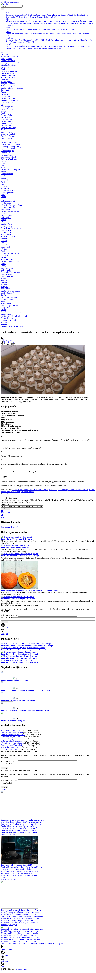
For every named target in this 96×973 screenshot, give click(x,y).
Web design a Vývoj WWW (59, 46)
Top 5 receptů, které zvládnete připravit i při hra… (21, 910)
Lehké (6, 338)
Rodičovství (56, 30)
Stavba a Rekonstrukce (9, 71)
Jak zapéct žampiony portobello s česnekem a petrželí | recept (25, 710)
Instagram (4, 634)
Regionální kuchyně (53, 23)
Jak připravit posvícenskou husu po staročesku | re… (20, 923)
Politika (4, 167)
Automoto (5, 54)
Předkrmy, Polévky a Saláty (72, 21)
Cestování (5, 90)
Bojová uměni (6, 270)
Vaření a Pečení (40, 23)
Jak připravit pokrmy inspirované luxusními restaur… (20, 871)
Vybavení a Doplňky (8, 67)
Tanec (3, 301)
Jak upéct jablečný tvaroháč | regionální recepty (18, 914)
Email (46, 46)
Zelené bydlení (20, 15)
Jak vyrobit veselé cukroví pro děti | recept (18, 599)
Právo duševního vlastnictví (11, 228)
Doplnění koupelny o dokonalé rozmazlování (17, 826)
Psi (2, 105)
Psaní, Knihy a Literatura (10, 297)
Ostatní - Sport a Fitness (10, 262)
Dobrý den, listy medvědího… (12, 737)
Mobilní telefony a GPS (9, 119)
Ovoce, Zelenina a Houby (52, 21)
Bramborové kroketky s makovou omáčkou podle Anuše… (23, 916)
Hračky (71, 40)
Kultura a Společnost (9, 159)
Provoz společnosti (8, 193)
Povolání (4, 213)
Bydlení (8, 13)
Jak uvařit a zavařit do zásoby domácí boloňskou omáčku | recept (27, 646)
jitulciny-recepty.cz (8, 834)
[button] (2, 52)
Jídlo (7, 19)
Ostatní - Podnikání (8, 207)
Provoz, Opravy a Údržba (10, 63)
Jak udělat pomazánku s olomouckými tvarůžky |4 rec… (21, 939)
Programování (56, 48)
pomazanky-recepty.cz (9, 925)
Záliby (8, 42)
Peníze (3, 178)
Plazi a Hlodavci (7, 103)
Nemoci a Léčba (12, 34)
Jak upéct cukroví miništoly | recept (15, 547)
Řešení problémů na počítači (33, 46)
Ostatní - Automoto (8, 61)
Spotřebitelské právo (8, 236)
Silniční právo (6, 232)
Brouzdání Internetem (14, 46)
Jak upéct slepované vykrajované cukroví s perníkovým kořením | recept (30, 590)
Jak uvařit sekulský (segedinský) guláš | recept (19, 658)
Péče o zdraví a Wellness (27, 34)
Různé (3, 257)
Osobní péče (76, 34)
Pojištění (4, 186)
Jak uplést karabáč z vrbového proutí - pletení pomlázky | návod (26, 690)
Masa (22, 21)
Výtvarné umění (7, 303)
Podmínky (43, 944)
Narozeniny (5, 289)
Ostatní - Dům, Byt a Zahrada (72, 15)
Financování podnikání (9, 199)
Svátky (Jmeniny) (7, 293)
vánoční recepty (64, 490)
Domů (3, 326)
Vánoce (4, 280)
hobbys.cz (4, 789)
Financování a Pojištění (9, 57)
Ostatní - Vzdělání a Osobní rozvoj (14, 316)
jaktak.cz (4, 944)
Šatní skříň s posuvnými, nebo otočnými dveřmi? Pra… (21, 867)
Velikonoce (5, 285)
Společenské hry (21, 40)
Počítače (9, 44)
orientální (38, 490)
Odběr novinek (6, 949)
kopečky (45, 490)
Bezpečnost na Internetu (42, 48)
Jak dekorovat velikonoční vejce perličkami (18, 700)
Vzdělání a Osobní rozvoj (11, 312)
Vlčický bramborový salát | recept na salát (16, 873)
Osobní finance (7, 174)
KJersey (10, 494)
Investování (5, 180)
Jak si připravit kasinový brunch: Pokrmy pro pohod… (21, 912)
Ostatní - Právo (6, 224)
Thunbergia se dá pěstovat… (11, 730)
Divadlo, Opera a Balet (9, 306)
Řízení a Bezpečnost (8, 65)
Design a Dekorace (37, 17)
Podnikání (5, 188)
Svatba (71, 30)
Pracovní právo (6, 226)
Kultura (4, 172)
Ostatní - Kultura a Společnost (12, 170)
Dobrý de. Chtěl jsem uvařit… (12, 741)
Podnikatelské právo (8, 190)
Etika (3, 163)
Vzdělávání (5, 322)
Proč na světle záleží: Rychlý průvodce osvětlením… (20, 828)
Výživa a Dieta (43, 34)
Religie (3, 161)
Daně (3, 184)
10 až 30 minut (8, 342)
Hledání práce (6, 218)
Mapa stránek (62, 944)
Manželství (65, 30)
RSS (2, 967)
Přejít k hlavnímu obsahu (10, 2)
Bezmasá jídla (28, 23)
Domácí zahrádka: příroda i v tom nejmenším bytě (19, 830)
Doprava (4, 92)
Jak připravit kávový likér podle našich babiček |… (19, 921)
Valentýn (4, 278)
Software (73, 46)
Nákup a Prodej (7, 59)
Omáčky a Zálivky (8, 136)
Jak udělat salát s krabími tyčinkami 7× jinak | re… (19, 935)
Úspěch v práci (6, 216)
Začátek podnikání (8, 201)
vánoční (26, 490)
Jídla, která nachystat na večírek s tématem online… (20, 931)
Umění (3, 295)
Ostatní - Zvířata (7, 115)
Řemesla (88, 40)
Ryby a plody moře (8, 149)
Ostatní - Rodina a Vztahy (15, 30)
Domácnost (10, 15)
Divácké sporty (6, 274)
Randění (36, 30)
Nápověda (34, 944)
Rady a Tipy (5, 96)
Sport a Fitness (7, 259)
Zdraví (8, 32)
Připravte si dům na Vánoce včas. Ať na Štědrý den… (21, 822)
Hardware (81, 46)
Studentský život (7, 318)
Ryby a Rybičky (7, 109)
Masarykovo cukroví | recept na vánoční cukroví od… (21, 875)
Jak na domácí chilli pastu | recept (14, 680)
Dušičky (4, 282)
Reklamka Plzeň (21, 969)
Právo (3, 220)
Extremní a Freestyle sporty (11, 272)
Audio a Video (6, 123)
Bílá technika (6, 126)
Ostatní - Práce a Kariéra (10, 211)
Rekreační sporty (7, 268)
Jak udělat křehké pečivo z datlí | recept (16, 539)
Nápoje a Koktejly (13, 21)
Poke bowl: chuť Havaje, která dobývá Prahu (17, 869)
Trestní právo (6, 234)
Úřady (3, 197)
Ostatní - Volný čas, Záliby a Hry (23, 42)
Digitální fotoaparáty (8, 128)
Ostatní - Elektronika (8, 121)
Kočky (3, 111)
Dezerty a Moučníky (80, 23)
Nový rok (4, 287)
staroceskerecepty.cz (8, 880)
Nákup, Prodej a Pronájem (51, 15)
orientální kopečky (27, 492)
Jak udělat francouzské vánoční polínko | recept (20, 556)
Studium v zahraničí (8, 320)
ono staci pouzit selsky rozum (12, 733)
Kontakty (12, 944)
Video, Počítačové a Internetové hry (54, 40)
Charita (3, 165)
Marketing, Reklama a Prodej (12, 205)
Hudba (3, 310)
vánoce (32, 490)
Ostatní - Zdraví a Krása (58, 34)
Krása (69, 34)
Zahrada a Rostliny (51, 17)
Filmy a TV (5, 308)
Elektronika (5, 117)
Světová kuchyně (16, 23)
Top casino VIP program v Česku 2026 (16, 865)
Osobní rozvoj (6, 314)
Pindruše (4, 878)
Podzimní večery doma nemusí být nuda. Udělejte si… (22, 820)
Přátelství (29, 30)
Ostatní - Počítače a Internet (22, 48)
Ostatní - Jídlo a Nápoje (33, 21)
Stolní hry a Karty (34, 40)
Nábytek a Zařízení (33, 15)
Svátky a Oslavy (7, 276)
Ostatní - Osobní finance (10, 176)
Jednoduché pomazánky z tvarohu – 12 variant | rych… (21, 937)
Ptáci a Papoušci (7, 107)
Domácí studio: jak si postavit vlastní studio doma (19, 832)
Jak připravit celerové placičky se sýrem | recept (20, 662)
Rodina (8, 27)
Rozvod (48, 30)
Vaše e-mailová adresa (9, 615)
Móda (15, 36)
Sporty (3, 266)
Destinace (4, 94)
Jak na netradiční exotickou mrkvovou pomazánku (19, 933)
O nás (19, 944)
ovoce (14, 490)
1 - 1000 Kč (7, 340)
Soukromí (51, 944)
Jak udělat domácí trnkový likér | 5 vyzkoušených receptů (24, 650)
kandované (53, 490)
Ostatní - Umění (7, 299)
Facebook (4, 628)
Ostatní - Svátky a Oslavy (10, 291)
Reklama (26, 944)
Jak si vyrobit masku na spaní (13, 721)
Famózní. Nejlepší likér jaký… (12, 739)
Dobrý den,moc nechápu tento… (13, 735)
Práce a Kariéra (7, 209)
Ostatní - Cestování (8, 98)
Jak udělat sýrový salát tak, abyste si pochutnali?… (19, 941)
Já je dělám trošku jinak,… (11, 747)
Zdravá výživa (66, 23)
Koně (3, 113)
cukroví (20, 490)
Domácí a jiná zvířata (9, 100)
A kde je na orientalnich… (10, 749)
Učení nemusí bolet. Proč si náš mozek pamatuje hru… (21, 824)
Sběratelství (10, 40)
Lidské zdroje (6, 203)
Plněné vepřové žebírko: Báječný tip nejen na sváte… (21, 918)
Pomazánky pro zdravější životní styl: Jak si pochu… (22, 929)
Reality (3, 182)
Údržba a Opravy (23, 17)
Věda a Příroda (79, 40)
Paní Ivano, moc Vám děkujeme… (14, 745)
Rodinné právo (6, 230)
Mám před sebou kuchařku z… (12, 743)
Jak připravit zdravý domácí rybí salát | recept (19, 654)
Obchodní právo (7, 222)
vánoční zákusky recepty (79, 490)
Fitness (3, 264)
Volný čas (9, 38)
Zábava (4, 324)
